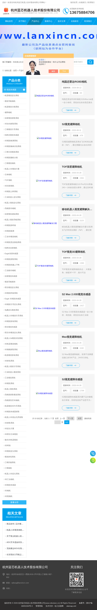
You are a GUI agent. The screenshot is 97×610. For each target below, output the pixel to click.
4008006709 (93, 453)
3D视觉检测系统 (11, 141)
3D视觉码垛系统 (11, 293)
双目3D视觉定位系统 (13, 333)
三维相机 (8, 468)
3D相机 (8, 491)
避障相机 (8, 112)
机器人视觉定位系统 (13, 203)
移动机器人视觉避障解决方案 (77, 209)
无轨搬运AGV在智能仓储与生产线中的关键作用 (16, 548)
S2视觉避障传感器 (72, 379)
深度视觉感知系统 (12, 214)
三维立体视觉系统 (12, 152)
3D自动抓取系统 (11, 124)
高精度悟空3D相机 (12, 400)
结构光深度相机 (11, 248)
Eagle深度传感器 (11, 254)
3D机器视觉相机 (11, 344)
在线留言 (82, 2)
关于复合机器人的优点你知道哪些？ (16, 536)
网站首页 (9, 21)
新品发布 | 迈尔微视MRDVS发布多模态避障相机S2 (16, 524)
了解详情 (69, 110)
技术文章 (61, 21)
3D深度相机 (9, 186)
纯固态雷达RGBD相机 (74, 81)
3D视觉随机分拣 (11, 158)
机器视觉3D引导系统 (13, 406)
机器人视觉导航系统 (13, 220)
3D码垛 (8, 445)
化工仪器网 (59, 606)
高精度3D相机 (10, 208)
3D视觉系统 (9, 383)
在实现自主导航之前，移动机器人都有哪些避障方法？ (16, 554)
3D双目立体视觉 (11, 434)
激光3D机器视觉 (11, 440)
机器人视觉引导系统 (13, 366)
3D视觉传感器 (10, 485)
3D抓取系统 (9, 423)
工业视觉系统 (10, 378)
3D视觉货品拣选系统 (13, 242)
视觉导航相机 (10, 101)
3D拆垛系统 (9, 361)
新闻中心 (48, 21)
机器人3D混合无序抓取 (14, 417)
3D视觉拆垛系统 (11, 321)
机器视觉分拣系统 (12, 107)
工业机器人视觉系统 (13, 372)
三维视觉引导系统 (12, 129)
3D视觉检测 (9, 231)
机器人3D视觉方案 (12, 169)
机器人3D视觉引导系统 (14, 316)
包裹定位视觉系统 (12, 310)
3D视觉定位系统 (11, 451)
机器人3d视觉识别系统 (14, 338)
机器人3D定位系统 (12, 474)
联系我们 (91, 2)
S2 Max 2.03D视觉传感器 (76, 294)
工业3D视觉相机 (11, 237)
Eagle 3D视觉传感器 (13, 299)
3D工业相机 (9, 479)
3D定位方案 (9, 428)
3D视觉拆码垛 (10, 225)
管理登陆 (39, 606)
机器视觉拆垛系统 (12, 355)
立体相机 (8, 174)
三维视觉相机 (10, 163)
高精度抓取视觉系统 (13, 395)
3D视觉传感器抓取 (12, 412)
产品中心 (35, 21)
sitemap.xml (71, 606)
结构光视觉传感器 (12, 135)
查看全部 (14, 502)
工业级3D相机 (10, 270)
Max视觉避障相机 (72, 336)
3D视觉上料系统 (11, 191)
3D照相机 (8, 496)
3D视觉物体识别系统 (13, 146)
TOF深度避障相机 (72, 166)
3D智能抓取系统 (11, 349)
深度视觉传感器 (11, 276)
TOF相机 (8, 180)
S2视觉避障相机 (71, 124)
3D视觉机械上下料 (12, 265)
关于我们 (22, 21)
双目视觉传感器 (11, 327)
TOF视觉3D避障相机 (73, 251)
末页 (79, 418)
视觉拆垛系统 (10, 457)
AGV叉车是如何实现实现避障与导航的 (16, 542)
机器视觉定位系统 (12, 95)
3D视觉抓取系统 (11, 259)
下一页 (70, 418)
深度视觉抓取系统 (12, 118)
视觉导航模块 (10, 282)
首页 (15, 70)
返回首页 (73, 2)
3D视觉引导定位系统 (13, 304)
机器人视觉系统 (11, 389)
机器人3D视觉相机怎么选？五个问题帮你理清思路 (16, 530)
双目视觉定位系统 (12, 287)
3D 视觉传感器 (10, 90)
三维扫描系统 (10, 462)
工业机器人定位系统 (13, 197)
